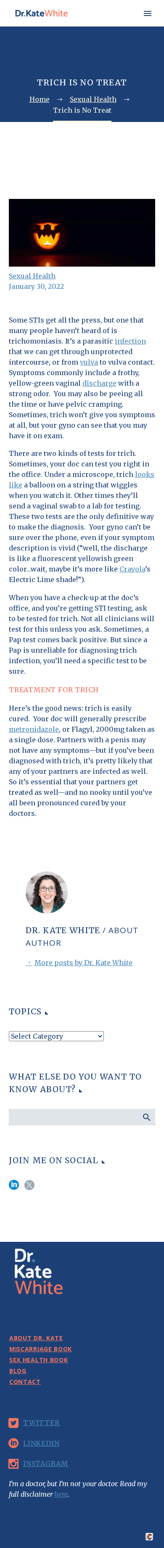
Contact (25, 1382)
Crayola (132, 569)
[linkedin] (14, 1188)
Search (146, 1117)
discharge (99, 383)
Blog (17, 1371)
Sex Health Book (38, 1360)
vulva (89, 362)
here (61, 1494)
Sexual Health (32, 276)
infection (130, 341)
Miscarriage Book (40, 1349)
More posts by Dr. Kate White (83, 962)
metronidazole (34, 729)
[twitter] (29, 1188)
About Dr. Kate (131, 26)
